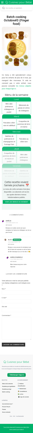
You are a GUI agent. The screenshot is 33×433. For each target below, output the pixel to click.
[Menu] (2, 2)
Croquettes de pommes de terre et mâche (24, 124)
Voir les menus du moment (16, 202)
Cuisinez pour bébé (19, 2)
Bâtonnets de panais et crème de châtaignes (24, 108)
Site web (4, 306)
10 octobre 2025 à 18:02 (16, 259)
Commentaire (6, 315)
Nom (4, 289)
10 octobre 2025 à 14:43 (12, 222)
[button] (16, 375)
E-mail (4, 298)
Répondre (9, 225)
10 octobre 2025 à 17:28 (14, 242)
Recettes (4, 380)
